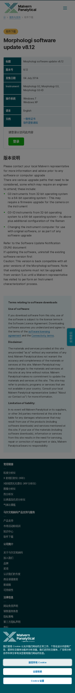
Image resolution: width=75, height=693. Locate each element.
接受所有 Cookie (37, 662)
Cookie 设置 (37, 680)
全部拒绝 (37, 671)
